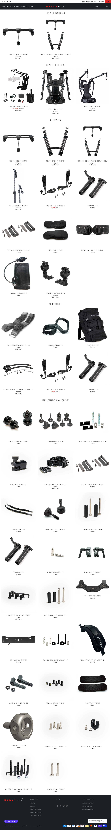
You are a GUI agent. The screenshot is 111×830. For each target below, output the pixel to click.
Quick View (18, 38)
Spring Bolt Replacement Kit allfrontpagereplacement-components (18, 421)
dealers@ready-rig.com (88, 809)
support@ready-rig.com (88, 803)
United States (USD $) (87, 2)
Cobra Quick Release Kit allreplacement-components (18, 464)
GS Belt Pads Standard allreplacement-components (92, 683)
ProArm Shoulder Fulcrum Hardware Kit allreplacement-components (92, 421)
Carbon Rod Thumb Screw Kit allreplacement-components (55, 509)
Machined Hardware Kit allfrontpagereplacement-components (55, 421)
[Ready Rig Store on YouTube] (10, 1)
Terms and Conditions (35, 815)
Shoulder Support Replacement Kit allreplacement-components (92, 640)
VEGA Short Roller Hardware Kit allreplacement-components (55, 595)
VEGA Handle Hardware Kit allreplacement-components (55, 683)
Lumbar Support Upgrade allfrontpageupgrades (18, 273)
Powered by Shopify (37, 826)
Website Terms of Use (35, 809)
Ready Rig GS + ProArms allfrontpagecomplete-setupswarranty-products (92, 86)
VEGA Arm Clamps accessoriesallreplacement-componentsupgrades (92, 185)
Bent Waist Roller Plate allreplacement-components (18, 640)
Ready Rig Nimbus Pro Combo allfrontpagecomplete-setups (18, 86)
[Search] (107, 6)
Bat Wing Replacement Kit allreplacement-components (92, 585)
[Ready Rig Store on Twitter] (7, 1)
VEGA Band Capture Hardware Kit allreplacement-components (92, 726)
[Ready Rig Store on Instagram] (4, 1)
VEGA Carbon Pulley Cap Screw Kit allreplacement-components (55, 726)
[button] (9, 6)
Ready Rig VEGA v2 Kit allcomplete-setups (55, 87)
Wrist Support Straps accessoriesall (55, 325)
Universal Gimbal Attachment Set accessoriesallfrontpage (18, 325)
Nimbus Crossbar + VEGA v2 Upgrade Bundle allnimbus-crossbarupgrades (55, 34)
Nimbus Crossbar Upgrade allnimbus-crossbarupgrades (18, 34)
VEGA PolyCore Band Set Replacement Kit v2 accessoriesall (18, 369)
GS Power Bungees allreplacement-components (18, 509)
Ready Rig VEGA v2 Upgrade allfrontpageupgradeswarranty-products (55, 140)
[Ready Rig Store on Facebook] (2, 1)
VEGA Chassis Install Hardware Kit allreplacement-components (18, 595)
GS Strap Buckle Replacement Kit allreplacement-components (55, 464)
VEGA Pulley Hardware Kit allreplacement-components (55, 769)
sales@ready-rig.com (87, 806)
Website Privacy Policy (35, 812)
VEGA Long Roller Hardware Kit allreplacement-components (92, 509)
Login (102, 1)
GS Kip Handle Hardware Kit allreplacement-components (18, 683)
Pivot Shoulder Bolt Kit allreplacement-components (55, 552)
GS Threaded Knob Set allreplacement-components (18, 725)
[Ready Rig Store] (55, 6)
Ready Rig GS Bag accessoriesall (92, 325)
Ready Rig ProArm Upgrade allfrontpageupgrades (18, 185)
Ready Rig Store (12, 826)
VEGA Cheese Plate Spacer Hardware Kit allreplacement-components (18, 769)
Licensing (32, 806)
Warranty (32, 803)
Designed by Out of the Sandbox (24, 826)
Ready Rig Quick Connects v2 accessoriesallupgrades (55, 185)
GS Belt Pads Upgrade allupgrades (55, 230)
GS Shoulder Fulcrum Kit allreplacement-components (92, 552)
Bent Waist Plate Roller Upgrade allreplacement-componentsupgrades (18, 230)
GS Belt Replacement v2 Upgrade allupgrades (92, 230)
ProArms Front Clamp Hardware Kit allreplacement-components (55, 640)
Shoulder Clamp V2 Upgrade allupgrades (55, 273)
